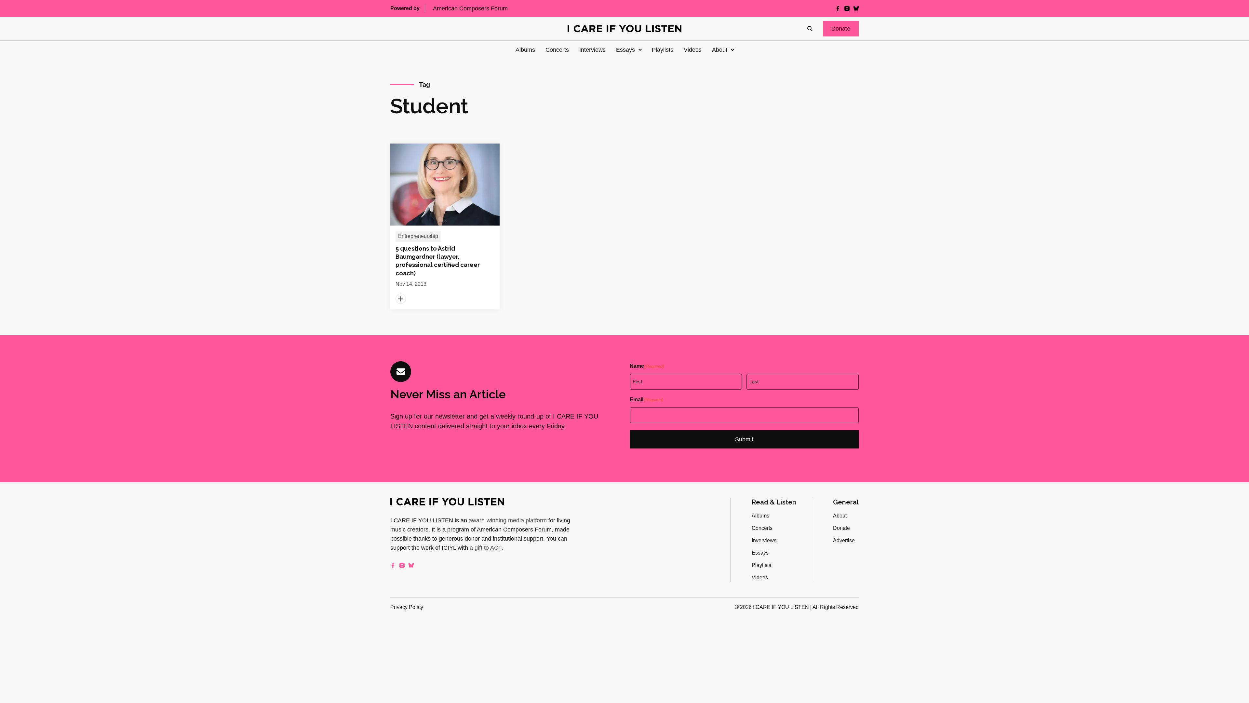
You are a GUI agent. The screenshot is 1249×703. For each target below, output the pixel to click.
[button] (841, 28)
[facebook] (837, 8)
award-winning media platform (508, 520)
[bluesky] (856, 8)
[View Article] (445, 226)
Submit (744, 439)
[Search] (810, 28)
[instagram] (847, 8)
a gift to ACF (486, 547)
